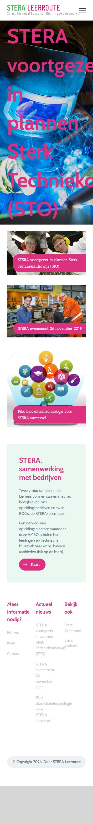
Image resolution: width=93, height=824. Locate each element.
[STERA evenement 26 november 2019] (46, 311)
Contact (13, 653)
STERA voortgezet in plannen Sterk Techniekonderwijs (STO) (45, 639)
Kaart (11, 643)
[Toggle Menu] (82, 10)
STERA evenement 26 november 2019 (50, 328)
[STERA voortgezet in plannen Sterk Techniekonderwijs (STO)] (46, 253)
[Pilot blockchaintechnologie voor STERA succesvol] (46, 387)
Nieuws (13, 632)
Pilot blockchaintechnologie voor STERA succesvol (45, 709)
